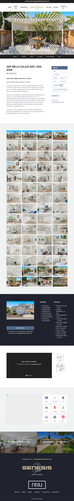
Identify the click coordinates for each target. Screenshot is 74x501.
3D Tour (40, 56)
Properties (24, 7)
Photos (23, 56)
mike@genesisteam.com (41, 1)
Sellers (48, 7)
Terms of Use (46, 492)
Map (60, 56)
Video (31, 56)
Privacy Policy (55, 492)
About (15, 56)
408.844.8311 (29, 1)
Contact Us (63, 7)
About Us (16, 7)
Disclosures (50, 56)
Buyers (55, 7)
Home (9, 7)
